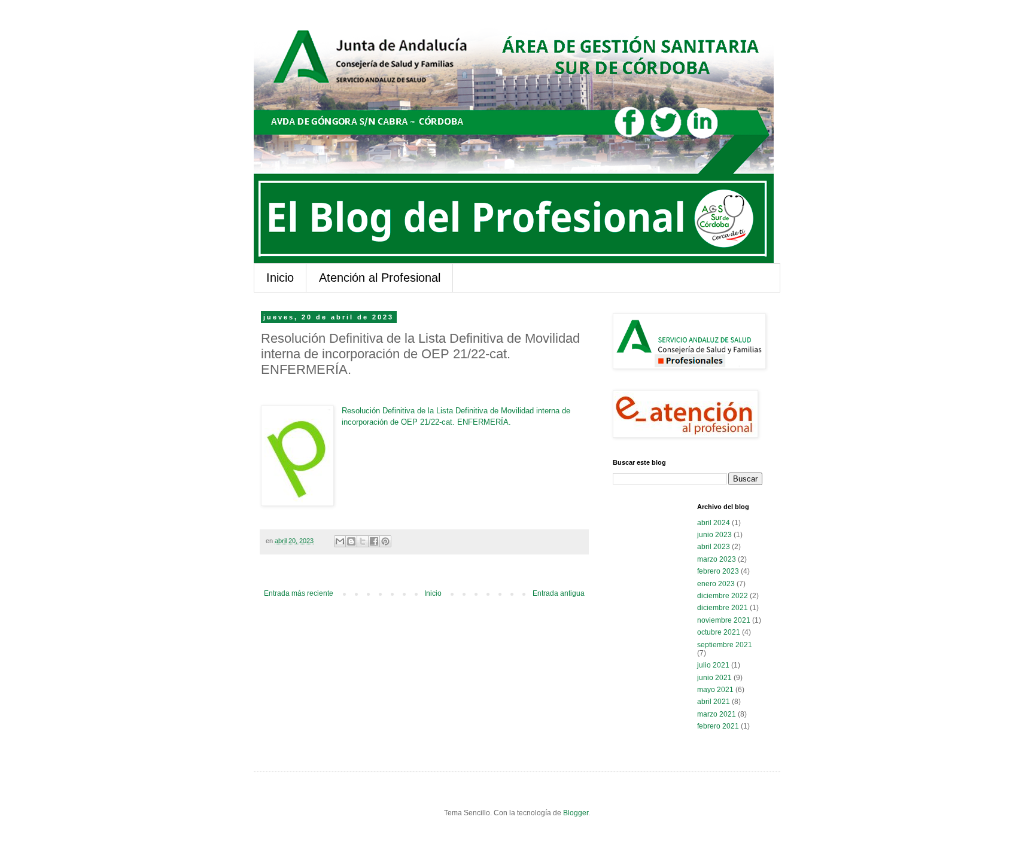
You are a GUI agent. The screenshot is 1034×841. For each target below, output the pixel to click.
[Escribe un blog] (351, 541)
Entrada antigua (559, 593)
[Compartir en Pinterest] (385, 541)
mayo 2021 (715, 689)
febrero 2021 (718, 726)
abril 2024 (713, 523)
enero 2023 (716, 584)
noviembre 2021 (723, 620)
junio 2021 (714, 678)
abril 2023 (713, 547)
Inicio (280, 277)
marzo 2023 (716, 559)
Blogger (575, 813)
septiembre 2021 (724, 645)
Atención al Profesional (379, 277)
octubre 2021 (718, 632)
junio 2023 (714, 535)
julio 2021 (713, 665)
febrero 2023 (718, 571)
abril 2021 (713, 701)
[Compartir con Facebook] (374, 541)
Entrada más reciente (298, 593)
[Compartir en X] (363, 541)
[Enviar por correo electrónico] (340, 541)
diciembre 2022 (722, 596)
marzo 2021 (716, 714)
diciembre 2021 (722, 608)
